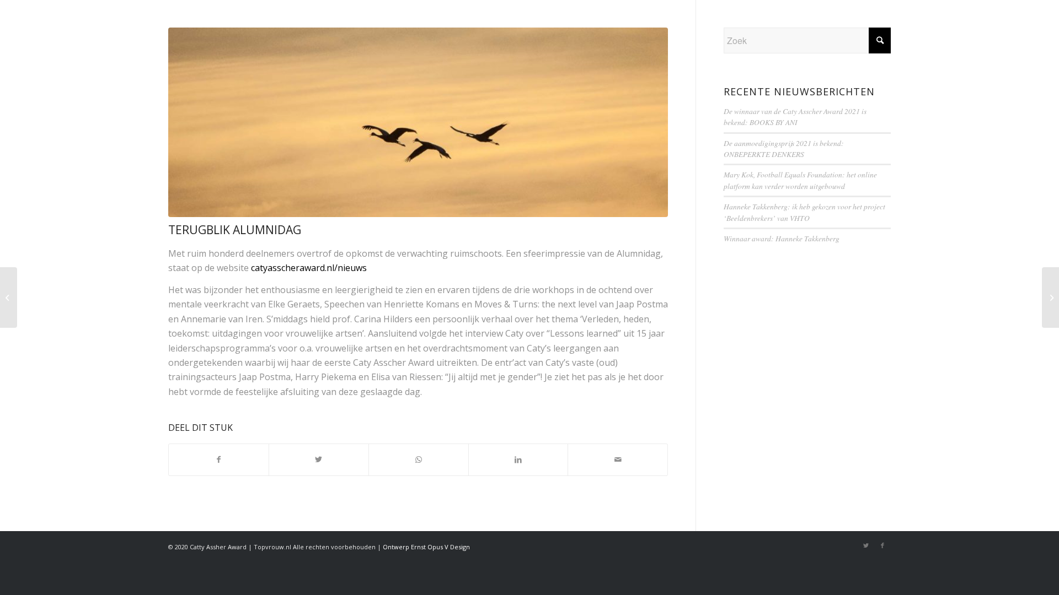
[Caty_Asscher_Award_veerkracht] (418, 122)
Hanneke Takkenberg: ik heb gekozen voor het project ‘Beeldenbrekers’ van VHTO (804, 212)
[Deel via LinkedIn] (518, 459)
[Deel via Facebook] (219, 459)
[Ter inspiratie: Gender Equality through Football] (1050, 297)
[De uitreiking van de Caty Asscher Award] (8, 297)
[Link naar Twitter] (866, 545)
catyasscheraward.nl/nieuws (309, 268)
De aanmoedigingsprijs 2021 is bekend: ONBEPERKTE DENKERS (784, 148)
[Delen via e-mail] (617, 459)
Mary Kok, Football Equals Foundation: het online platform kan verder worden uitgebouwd (800, 180)
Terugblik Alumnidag (234, 229)
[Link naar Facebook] (882, 545)
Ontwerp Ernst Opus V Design (426, 547)
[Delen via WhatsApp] (418, 459)
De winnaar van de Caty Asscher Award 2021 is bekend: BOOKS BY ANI (795, 116)
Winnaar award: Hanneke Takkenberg (781, 238)
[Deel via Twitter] (318, 459)
